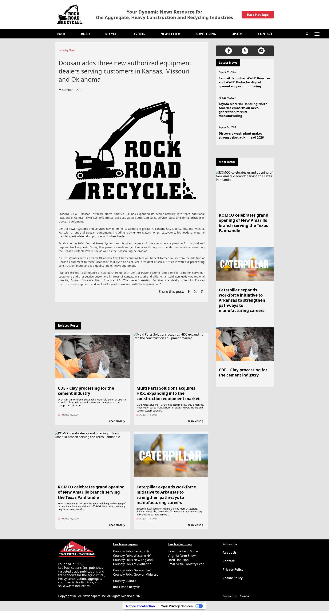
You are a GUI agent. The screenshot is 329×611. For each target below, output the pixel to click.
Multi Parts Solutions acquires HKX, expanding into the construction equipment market (168, 393)
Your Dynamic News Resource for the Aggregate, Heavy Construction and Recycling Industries (164, 14)
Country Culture (124, 581)
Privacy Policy (233, 569)
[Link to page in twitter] (195, 291)
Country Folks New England (133, 560)
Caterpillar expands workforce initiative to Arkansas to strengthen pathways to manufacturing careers (166, 494)
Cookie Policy (233, 578)
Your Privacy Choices (177, 606)
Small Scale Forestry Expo (186, 564)
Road (85, 34)
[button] (307, 34)
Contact (265, 34)
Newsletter (170, 34)
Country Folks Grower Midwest (135, 574)
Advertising (206, 34)
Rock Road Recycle (126, 587)
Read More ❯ (117, 421)
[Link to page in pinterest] (202, 291)
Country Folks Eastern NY (131, 551)
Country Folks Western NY (132, 556)
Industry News (67, 50)
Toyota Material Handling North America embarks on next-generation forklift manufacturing (243, 110)
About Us (229, 552)
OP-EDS (237, 34)
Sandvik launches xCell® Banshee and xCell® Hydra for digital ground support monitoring (244, 82)
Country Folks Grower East (132, 570)
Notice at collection (140, 606)
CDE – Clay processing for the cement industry (86, 390)
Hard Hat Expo (258, 15)
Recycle (111, 34)
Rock (61, 34)
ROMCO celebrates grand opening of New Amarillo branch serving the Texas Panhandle (91, 492)
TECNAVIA (243, 596)
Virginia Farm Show (182, 556)
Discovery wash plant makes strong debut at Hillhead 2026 (241, 135)
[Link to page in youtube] (261, 50)
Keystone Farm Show (183, 551)
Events (139, 34)
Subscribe (230, 544)
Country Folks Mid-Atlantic (132, 564)
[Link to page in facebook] (189, 291)
